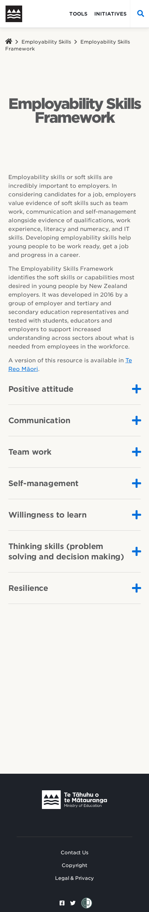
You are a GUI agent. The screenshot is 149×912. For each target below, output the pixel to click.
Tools (78, 13)
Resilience (28, 588)
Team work (30, 451)
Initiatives (110, 13)
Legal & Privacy (74, 878)
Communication (39, 420)
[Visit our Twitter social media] (72, 903)
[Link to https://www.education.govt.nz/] (74, 799)
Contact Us (74, 852)
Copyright (74, 865)
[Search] (139, 14)
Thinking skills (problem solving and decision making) (66, 551)
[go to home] (19, 14)
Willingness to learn (47, 514)
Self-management (43, 483)
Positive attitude (40, 388)
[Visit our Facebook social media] (62, 903)
